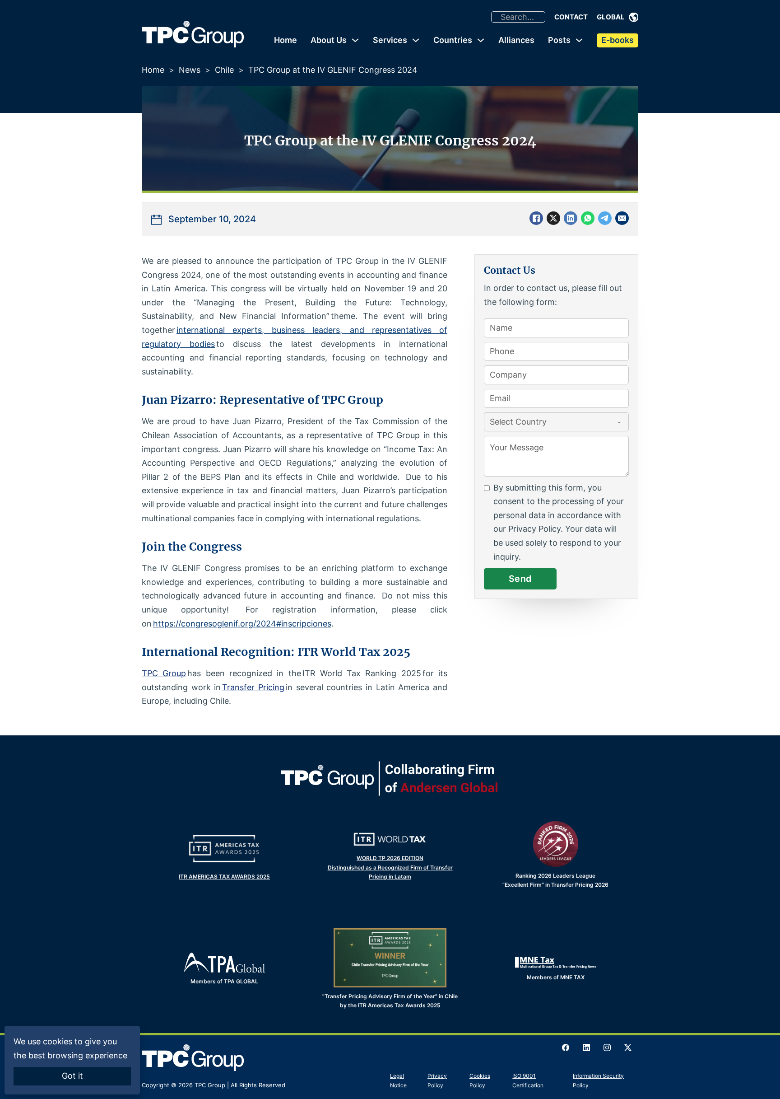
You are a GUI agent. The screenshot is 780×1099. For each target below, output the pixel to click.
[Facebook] (536, 218)
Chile (224, 70)
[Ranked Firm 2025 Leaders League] (555, 843)
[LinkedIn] (570, 218)
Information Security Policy (598, 1080)
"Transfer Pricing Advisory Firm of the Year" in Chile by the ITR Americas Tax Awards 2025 (390, 1001)
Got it (72, 1075)
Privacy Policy (437, 1080)
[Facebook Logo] (565, 1047)
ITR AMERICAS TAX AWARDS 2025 (224, 876)
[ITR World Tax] (390, 839)
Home (285, 40)
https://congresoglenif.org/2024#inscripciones (242, 623)
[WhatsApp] (587, 218)
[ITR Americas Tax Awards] (224, 848)
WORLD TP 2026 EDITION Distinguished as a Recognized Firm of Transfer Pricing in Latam (390, 867)
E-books (617, 40)
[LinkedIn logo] (586, 1047)
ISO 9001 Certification (527, 1080)
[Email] (622, 218)
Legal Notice (398, 1080)
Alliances (516, 40)
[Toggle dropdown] (633, 17)
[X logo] (628, 1047)
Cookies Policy (479, 1080)
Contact (571, 17)
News (189, 70)
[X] (553, 218)
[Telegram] (605, 218)
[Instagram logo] (607, 1047)
